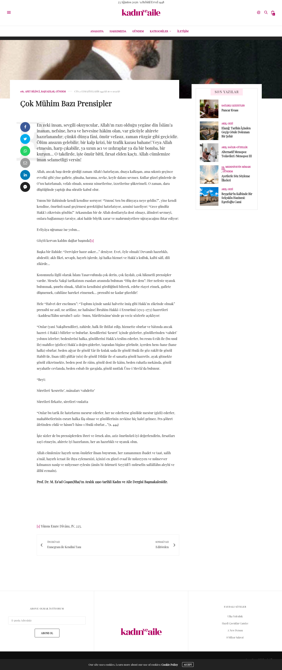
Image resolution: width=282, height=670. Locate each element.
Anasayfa (96, 31)
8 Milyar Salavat (235, 637)
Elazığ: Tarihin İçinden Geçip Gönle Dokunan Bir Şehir (236, 132)
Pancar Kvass (230, 110)
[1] (92, 240)
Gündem (138, 31)
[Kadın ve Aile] (140, 12)
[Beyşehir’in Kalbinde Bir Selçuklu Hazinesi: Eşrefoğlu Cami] (211, 196)
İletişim (182, 31)
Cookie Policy (169, 664)
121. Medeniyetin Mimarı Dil (236, 168)
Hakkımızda (118, 31)
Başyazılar (48, 91)
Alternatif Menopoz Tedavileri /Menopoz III (237, 154)
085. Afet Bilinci (30, 91)
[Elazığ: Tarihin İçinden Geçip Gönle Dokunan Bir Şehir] (211, 130)
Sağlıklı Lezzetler (233, 105)
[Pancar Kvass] (211, 109)
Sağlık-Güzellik (238, 147)
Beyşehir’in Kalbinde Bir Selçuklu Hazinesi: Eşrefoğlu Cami (237, 198)
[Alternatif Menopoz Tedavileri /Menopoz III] (211, 152)
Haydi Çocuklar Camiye (235, 623)
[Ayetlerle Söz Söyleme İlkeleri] (211, 174)
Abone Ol (47, 633)
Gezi (230, 123)
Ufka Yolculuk (235, 616)
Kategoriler (159, 31)
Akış (224, 123)
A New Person (235, 630)
